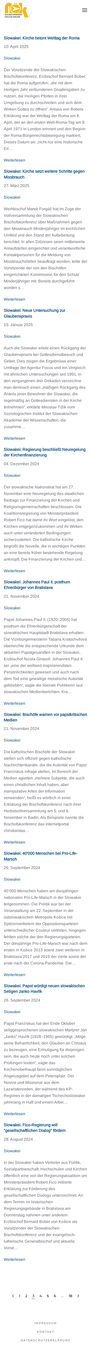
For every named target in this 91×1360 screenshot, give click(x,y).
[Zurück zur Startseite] (16, 10)
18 (70, 1296)
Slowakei (12, 58)
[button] (84, 10)
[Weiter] (78, 1296)
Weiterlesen (14, 160)
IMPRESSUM (45, 1323)
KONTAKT (45, 1331)
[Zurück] (13, 1296)
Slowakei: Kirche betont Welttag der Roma (42, 38)
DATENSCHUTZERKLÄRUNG (46, 1340)
